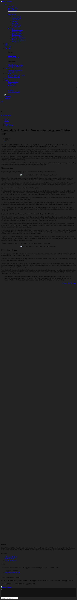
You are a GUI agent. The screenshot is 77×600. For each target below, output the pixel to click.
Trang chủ (8, 124)
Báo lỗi (7, 121)
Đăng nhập (8, 96)
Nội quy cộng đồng (10, 560)
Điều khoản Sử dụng (11, 557)
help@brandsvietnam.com (12, 572)
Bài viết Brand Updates (6, 115)
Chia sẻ (7, 119)
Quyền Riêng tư (9, 558)
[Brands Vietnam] (6, 1)
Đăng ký (7, 98)
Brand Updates (9, 125)
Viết (2, 101)
